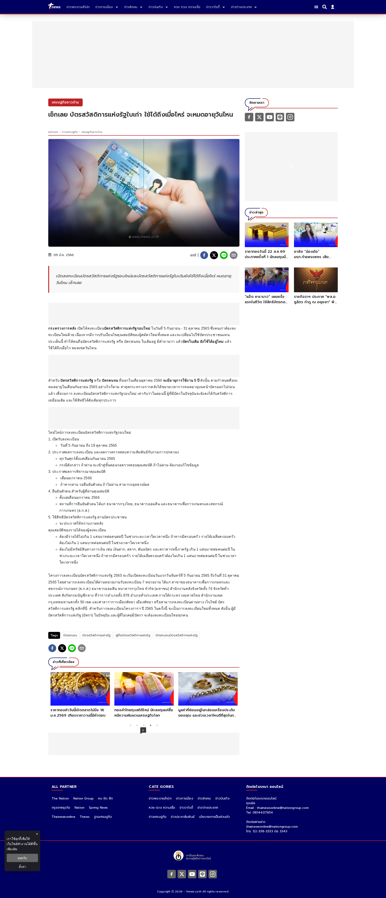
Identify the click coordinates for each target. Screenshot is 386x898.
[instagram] (290, 117)
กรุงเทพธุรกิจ (61, 807)
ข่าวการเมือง (184, 798)
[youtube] (269, 117)
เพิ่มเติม (12, 849)
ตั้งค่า (22, 866)
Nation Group (83, 798)
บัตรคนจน (70, 635)
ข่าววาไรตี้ (186, 807)
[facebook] (204, 255)
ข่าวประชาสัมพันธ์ (183, 816)
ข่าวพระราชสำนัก (160, 798)
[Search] (325, 6)
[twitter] (214, 255)
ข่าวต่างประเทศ (207, 807)
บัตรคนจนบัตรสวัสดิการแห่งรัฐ (176, 635)
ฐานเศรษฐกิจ (103, 816)
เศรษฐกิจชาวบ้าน (92, 132)
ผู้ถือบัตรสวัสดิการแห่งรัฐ (133, 635)
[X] (259, 117)
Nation (79, 807)
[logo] (54, 7)
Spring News (98, 807)
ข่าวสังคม (204, 798)
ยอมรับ (22, 858)
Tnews (85, 816)
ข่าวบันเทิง (222, 798)
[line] (224, 255)
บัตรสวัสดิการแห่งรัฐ (96, 635)
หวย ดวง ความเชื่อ (162, 807)
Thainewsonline (63, 816)
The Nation (60, 798)
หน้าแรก (53, 132)
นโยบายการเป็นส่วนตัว (214, 816)
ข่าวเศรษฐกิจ (70, 132)
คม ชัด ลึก (105, 798)
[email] (234, 255)
